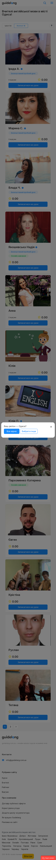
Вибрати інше (29, 431)
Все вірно (12, 431)
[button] (48, 858)
